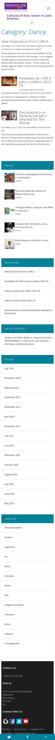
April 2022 (10, 416)
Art (45, 46)
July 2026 (9, 368)
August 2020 (11, 474)
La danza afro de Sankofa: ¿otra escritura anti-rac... (31, 225)
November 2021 (13, 426)
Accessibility (7, 733)
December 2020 (12, 455)
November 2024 (13, 378)
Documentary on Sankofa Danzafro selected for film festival (33, 117)
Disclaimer (6, 729)
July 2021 (9, 435)
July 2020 (9, 484)
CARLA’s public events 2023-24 (20, 300)
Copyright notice (37, 729)
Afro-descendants (28, 46)
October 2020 (11, 464)
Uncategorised (12, 643)
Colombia (5, 49)
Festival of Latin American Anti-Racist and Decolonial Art (27, 342)
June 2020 (9, 493)
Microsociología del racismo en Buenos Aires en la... (30, 192)
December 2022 (12, 397)
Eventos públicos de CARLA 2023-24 (22, 290)
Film (43, 93)
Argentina (40, 46)
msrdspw (7, 46)
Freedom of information (25, 733)
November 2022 (13, 406)
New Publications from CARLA (24, 41)
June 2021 (9, 445)
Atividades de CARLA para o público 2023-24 (35, 82)
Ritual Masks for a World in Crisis (31, 240)
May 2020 (9, 503)
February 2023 (12, 387)
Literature (10, 614)
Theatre (38, 49)
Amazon (9, 537)
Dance (12, 49)
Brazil (49, 46)
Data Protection (20, 729)
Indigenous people (22, 49)
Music (32, 49)
